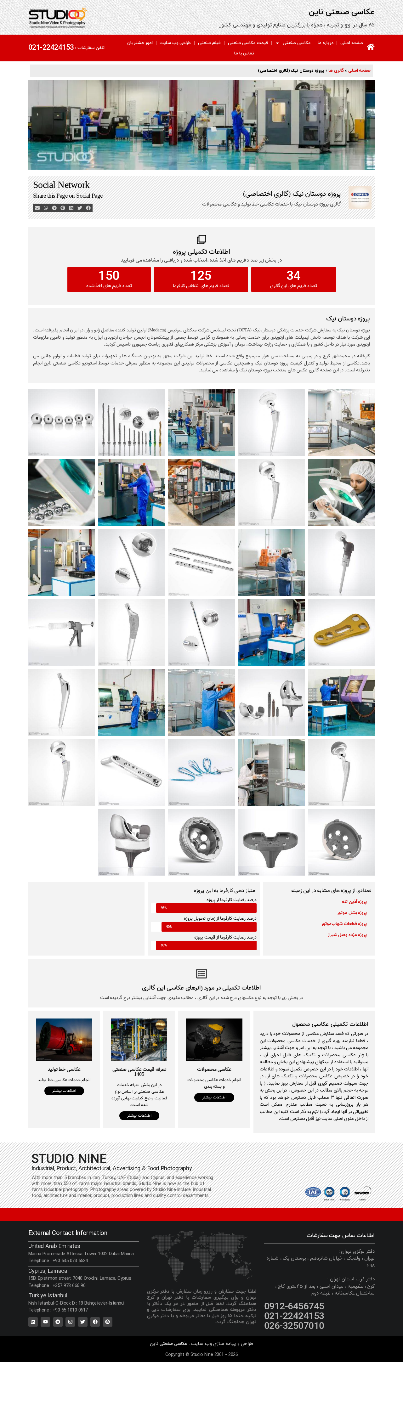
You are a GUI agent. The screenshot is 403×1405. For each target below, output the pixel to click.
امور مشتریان (140, 43)
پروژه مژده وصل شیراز (347, 935)
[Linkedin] (33, 1322)
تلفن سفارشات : (90, 48)
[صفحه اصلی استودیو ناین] (371, 47)
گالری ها (336, 70)
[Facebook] (95, 1322)
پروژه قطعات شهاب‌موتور (344, 924)
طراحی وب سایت (175, 43)
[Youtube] (45, 1322)
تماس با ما (244, 53)
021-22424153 (51, 48)
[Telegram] (58, 1322)
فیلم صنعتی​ (209, 43)
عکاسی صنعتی (297, 43)
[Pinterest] (107, 1322)
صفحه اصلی (351, 43)
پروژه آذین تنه (354, 902)
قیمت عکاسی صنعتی (248, 43)
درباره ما (325, 43)
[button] (88, 208)
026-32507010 (294, 1326)
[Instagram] (70, 1322)
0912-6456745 (294, 1306)
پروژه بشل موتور (352, 913)
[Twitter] (83, 1322)
